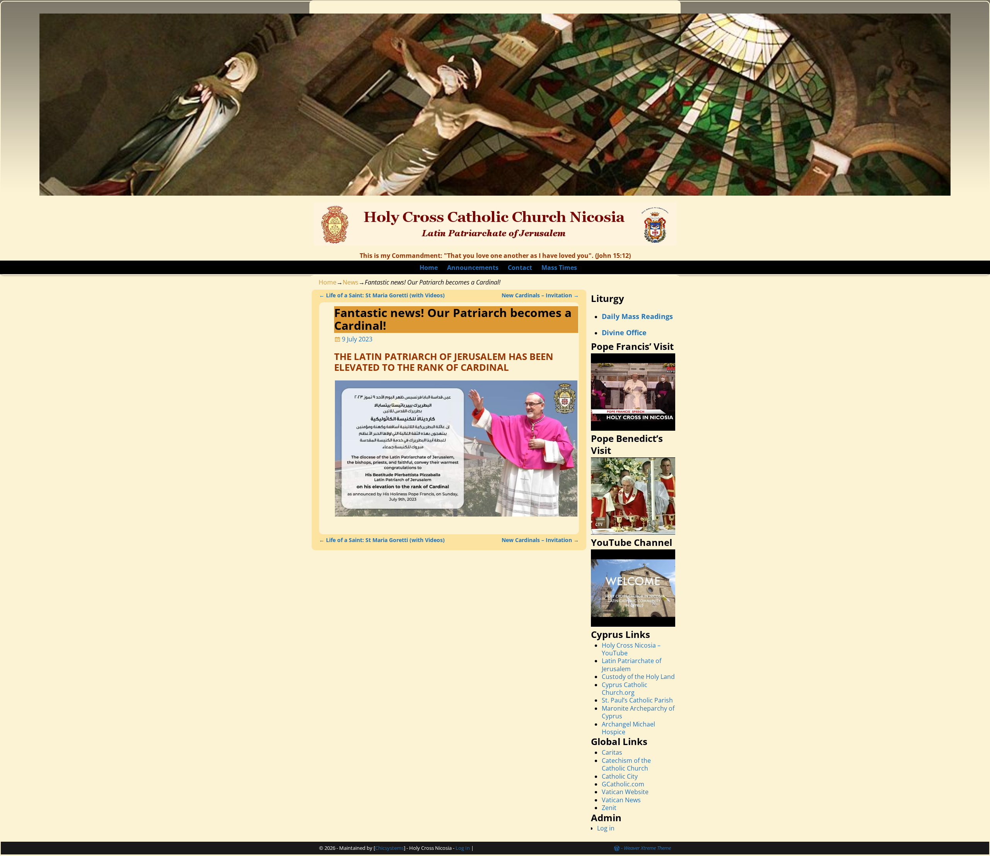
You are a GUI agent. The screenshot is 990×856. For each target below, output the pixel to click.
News (350, 282)
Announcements (472, 267)
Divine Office (624, 332)
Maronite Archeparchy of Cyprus (638, 712)
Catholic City (620, 776)
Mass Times (559, 267)
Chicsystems (389, 847)
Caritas (612, 752)
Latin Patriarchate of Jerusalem (631, 664)
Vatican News (621, 800)
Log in (605, 828)
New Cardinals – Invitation (540, 295)
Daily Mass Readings (637, 316)
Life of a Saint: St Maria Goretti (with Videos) (382, 295)
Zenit (609, 807)
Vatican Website (625, 792)
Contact (520, 267)
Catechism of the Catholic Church (626, 764)
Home (429, 267)
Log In (463, 847)
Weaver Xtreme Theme (647, 847)
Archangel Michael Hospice (628, 728)
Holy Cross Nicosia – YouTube (631, 649)
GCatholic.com (623, 784)
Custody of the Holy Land (638, 676)
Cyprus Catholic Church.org (624, 688)
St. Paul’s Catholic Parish (637, 700)
